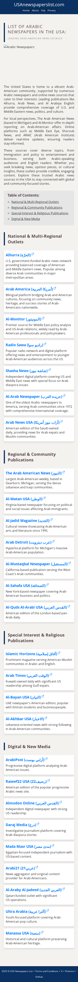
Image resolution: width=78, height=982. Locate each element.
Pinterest (69, 971)
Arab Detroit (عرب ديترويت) (28, 542)
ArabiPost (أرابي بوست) (25, 759)
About (35, 10)
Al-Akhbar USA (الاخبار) (25, 718)
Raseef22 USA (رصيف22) (26, 781)
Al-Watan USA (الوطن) (24, 498)
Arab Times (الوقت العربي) (27, 675)
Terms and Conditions (46, 971)
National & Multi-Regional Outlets (35, 202)
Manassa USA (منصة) (23, 933)
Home (26, 10)
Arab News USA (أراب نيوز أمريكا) (32, 422)
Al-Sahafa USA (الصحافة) (25, 585)
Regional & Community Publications (36, 207)
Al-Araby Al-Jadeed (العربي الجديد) (34, 889)
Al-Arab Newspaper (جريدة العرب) (34, 396)
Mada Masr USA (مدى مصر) (28, 846)
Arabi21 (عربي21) (20, 868)
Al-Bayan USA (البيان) (23, 697)
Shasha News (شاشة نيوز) (27, 370)
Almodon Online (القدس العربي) (32, 803)
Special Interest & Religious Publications (39, 213)
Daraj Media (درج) (21, 824)
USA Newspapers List (21, 971)
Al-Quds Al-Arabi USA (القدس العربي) (36, 607)
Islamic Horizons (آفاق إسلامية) (31, 653)
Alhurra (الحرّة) (18, 255)
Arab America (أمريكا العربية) (29, 289)
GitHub (39, 976)
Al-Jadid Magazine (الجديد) (27, 520)
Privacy (52, 10)
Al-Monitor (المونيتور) (23, 319)
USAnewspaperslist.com (39, 4)
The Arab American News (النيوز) (34, 473)
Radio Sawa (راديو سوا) (24, 344)
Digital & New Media (25, 219)
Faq (43, 10)
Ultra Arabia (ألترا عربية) (26, 911)
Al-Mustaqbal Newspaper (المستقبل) (37, 563)
